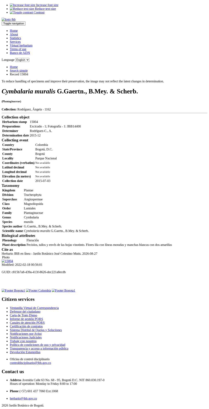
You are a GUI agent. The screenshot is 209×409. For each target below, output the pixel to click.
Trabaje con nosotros (23, 341)
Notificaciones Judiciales (26, 337)
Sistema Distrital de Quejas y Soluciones (36, 330)
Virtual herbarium (21, 45)
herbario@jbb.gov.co (23, 398)
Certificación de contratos (26, 326)
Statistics (15, 38)
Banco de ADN (20, 53)
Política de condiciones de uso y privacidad (37, 345)
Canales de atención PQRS (27, 322)
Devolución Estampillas (25, 352)
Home (14, 30)
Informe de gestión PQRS (26, 319)
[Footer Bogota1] (13, 290)
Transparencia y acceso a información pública (39, 348)
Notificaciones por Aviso (26, 333)
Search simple (19, 70)
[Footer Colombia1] (63, 290)
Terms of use (18, 49)
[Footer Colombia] (38, 290)
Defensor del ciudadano (25, 311)
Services (15, 41)
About (14, 34)
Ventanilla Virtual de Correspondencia (34, 308)
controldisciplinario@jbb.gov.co (30, 363)
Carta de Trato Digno (23, 315)
